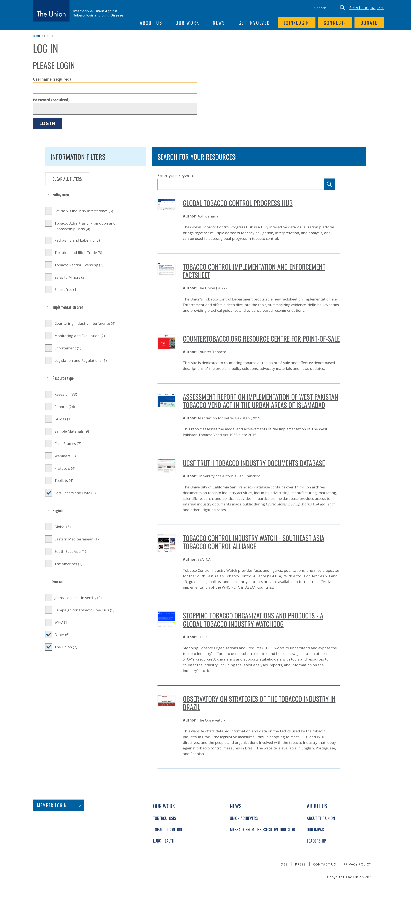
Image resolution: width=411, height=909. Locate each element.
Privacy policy (357, 864)
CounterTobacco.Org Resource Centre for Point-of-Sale (261, 339)
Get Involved (254, 22)
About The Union (321, 818)
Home (37, 35)
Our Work (187, 22)
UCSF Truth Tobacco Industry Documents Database (254, 463)
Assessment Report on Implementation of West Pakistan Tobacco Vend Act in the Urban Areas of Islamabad (260, 401)
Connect (334, 22)
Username (52, 79)
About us (151, 22)
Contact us (324, 864)
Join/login (296, 22)
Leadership (316, 841)
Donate (369, 22)
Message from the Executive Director (262, 829)
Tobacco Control (168, 829)
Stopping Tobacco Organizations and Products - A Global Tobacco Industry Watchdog (253, 619)
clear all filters (67, 179)
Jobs (283, 864)
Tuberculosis (164, 818)
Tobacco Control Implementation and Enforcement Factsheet (254, 271)
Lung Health (163, 841)
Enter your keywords (176, 175)
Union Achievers (244, 818)
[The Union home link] (78, 11)
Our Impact (316, 829)
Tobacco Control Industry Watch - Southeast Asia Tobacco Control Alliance (253, 542)
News (219, 22)
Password (51, 99)
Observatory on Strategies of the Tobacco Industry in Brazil (259, 703)
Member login (52, 805)
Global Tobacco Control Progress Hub (238, 203)
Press (300, 864)
